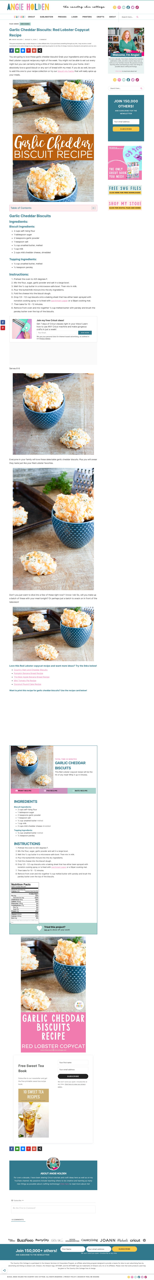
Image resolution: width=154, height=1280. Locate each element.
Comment (43, 39)
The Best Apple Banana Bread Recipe (31, 677)
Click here (64, 1184)
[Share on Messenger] (23, 50)
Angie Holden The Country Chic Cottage (28, 7)
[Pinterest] (119, 7)
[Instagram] (114, 7)
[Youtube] (123, 7)
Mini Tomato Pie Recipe (25, 680)
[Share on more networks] (40, 50)
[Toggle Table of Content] (92, 208)
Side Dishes (25, 24)
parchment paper (59, 301)
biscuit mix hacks (66, 71)
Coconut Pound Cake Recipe (27, 684)
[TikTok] (137, 7)
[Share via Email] (17, 50)
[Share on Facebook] (11, 50)
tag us (46, 930)
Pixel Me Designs (92, 1277)
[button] (14, 83)
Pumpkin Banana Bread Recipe (28, 673)
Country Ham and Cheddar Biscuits (30, 670)
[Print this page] (34, 50)
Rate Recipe (81, 791)
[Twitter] (132, 7)
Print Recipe (25, 791)
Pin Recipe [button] (51, 791)
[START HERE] (19, 17)
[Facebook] (128, 7)
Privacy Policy (70, 1277)
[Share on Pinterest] (28, 50)
